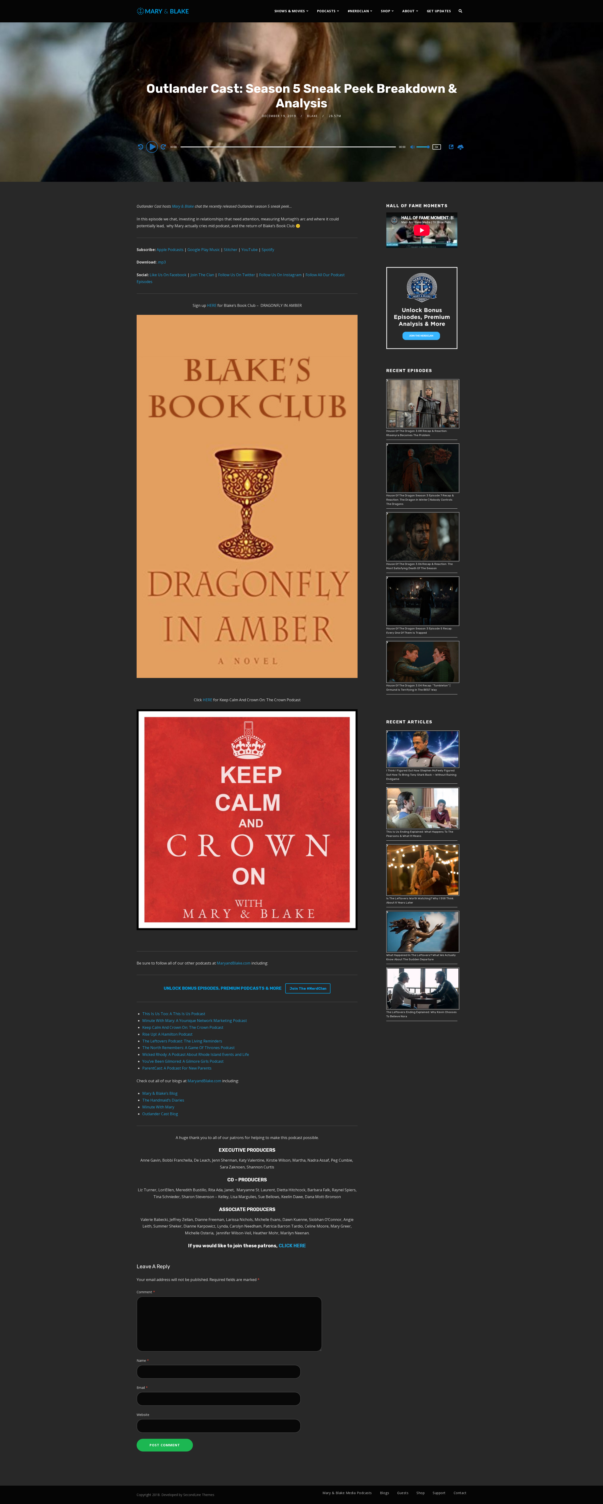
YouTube (249, 249)
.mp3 (161, 262)
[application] (288, 146)
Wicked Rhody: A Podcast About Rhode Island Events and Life (195, 1054)
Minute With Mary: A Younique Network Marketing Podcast (194, 1020)
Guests (402, 1493)
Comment (146, 1292)
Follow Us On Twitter (236, 274)
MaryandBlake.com (233, 963)
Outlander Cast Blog (160, 1113)
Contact (460, 1493)
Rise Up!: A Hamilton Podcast (167, 1034)
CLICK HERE (292, 1246)
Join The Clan (202, 274)
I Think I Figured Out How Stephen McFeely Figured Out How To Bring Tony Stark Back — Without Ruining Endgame (421, 775)
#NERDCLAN (358, 11)
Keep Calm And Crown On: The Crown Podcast (182, 1027)
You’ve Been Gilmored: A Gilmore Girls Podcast (183, 1061)
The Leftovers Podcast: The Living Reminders (182, 1041)
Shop (420, 1493)
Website (143, 1414)
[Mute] (412, 147)
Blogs (384, 1493)
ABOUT (408, 11)
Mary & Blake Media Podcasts (347, 1493)
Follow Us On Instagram (280, 274)
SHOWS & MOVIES (289, 11)
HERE (211, 305)
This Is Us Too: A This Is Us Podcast (173, 1013)
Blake (312, 116)
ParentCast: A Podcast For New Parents (177, 1068)
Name (143, 1360)
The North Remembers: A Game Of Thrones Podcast (188, 1047)
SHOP (385, 11)
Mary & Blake (183, 206)
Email (142, 1387)
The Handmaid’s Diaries (163, 1100)
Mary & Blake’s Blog (160, 1093)
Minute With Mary (158, 1107)
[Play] (152, 146)
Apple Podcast (169, 249)
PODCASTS (326, 11)
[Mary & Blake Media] (163, 11)
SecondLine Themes (198, 1494)
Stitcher (230, 249)
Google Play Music (203, 249)
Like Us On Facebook (168, 274)
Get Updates (439, 11)
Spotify (267, 249)
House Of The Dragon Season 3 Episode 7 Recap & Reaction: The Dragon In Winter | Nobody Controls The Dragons (420, 500)
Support (439, 1493)
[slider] (423, 150)
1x (436, 147)
